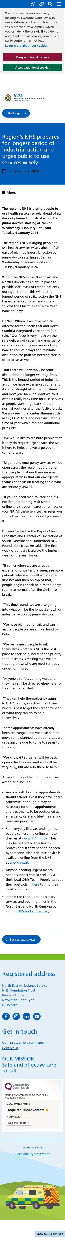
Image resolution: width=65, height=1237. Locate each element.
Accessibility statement (32, 1154)
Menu (10, 192)
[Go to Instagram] (16, 1016)
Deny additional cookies (39, 57)
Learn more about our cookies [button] (26, 45)
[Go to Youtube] (37, 1016)
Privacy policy (32, 1147)
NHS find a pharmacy (33, 911)
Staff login (14, 113)
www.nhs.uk (19, 862)
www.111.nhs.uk (34, 838)
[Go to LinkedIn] (26, 1016)
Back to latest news (22, 939)
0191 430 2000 (34, 1043)
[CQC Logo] (17, 1089)
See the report (17, 1122)
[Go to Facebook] (6, 1016)
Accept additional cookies (38, 67)
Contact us (10, 1048)
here (35, 884)
